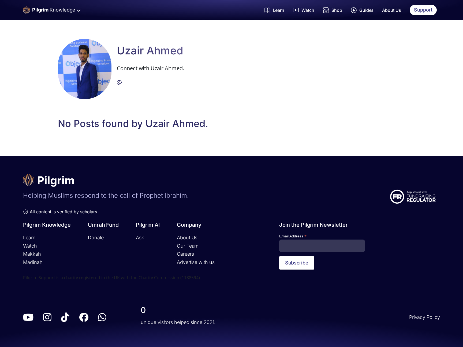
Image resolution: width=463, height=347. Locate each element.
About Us (391, 10)
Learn (29, 237)
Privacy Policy (424, 317)
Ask (140, 237)
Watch (30, 246)
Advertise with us (195, 262)
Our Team (188, 246)
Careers (185, 254)
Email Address (293, 236)
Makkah (32, 254)
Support (423, 10)
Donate (96, 237)
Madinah (32, 262)
